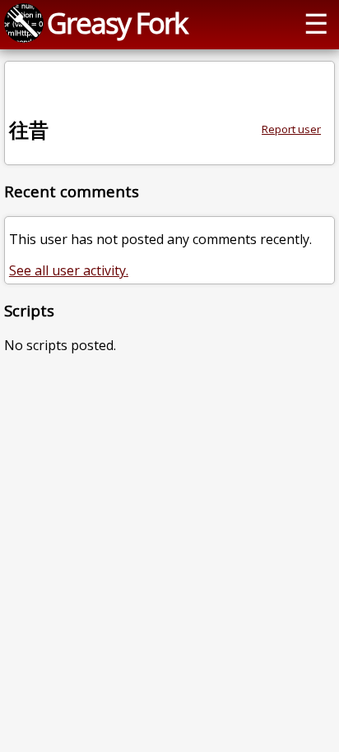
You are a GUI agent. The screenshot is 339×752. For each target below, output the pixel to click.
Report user (291, 129)
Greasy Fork (117, 22)
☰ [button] (316, 22)
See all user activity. (68, 270)
